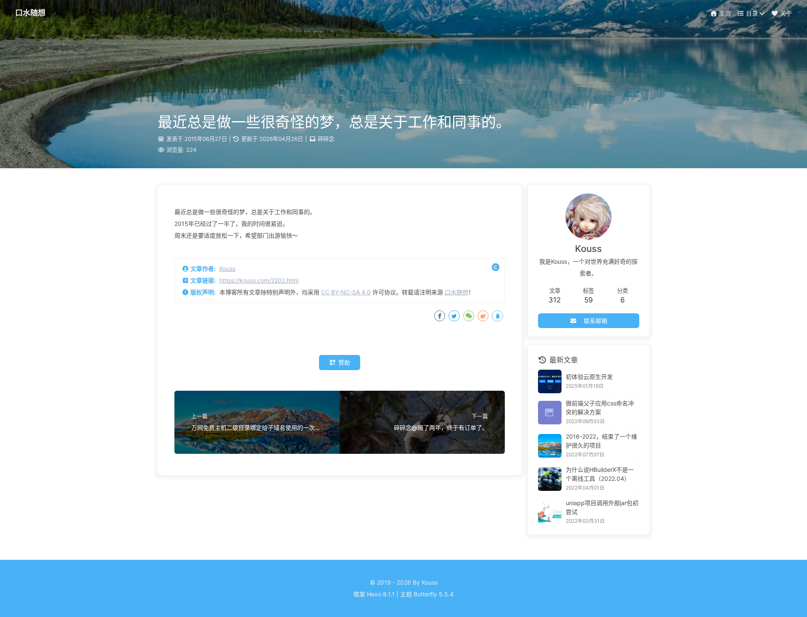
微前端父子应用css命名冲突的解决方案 (600, 408)
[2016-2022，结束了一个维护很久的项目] (550, 446)
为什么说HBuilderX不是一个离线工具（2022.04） (600, 474)
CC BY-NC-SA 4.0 (346, 292)
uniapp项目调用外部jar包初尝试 (602, 507)
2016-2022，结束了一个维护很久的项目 (601, 441)
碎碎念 (326, 138)
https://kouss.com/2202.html (258, 280)
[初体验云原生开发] (550, 381)
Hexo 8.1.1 (381, 594)
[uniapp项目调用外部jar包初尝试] (550, 512)
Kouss (227, 268)
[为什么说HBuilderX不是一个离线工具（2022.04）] (550, 479)
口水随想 (456, 292)
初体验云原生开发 (589, 376)
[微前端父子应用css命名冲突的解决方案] (550, 412)
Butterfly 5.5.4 (434, 594)
